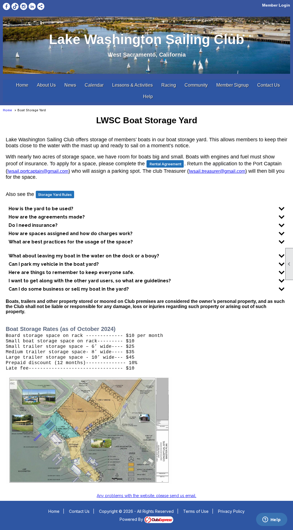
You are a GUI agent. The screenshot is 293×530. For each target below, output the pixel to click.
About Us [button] (46, 85)
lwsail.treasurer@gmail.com (217, 171)
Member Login (276, 5)
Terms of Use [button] (196, 511)
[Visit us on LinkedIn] (32, 6)
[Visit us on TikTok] (15, 6)
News (70, 85)
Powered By (132, 519)
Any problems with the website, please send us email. (146, 495)
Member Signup (232, 85)
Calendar (94, 85)
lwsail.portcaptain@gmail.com (37, 171)
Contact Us (268, 85)
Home (22, 85)
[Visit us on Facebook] (6, 6)
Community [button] (196, 85)
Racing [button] (168, 85)
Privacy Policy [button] (231, 511)
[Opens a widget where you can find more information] (271, 520)
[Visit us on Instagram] (23, 6)
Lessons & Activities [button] (132, 85)
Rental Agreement (165, 164)
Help (148, 96)
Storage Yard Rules (55, 194)
